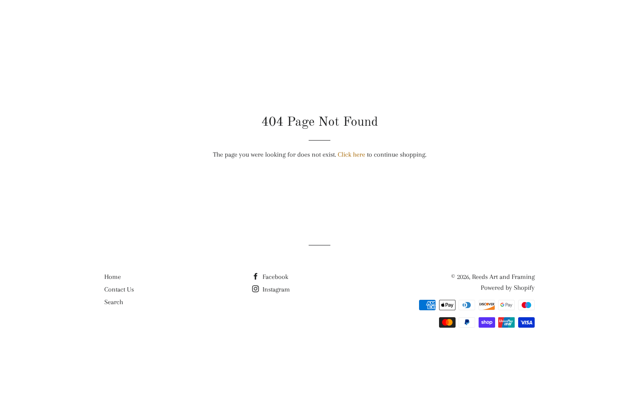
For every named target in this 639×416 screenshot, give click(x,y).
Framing (460, 22)
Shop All (319, 22)
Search (113, 302)
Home (112, 277)
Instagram (275, 289)
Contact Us (119, 289)
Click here (351, 154)
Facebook (274, 277)
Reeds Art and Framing (158, 22)
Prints (414, 22)
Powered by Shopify (508, 288)
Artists (369, 22)
